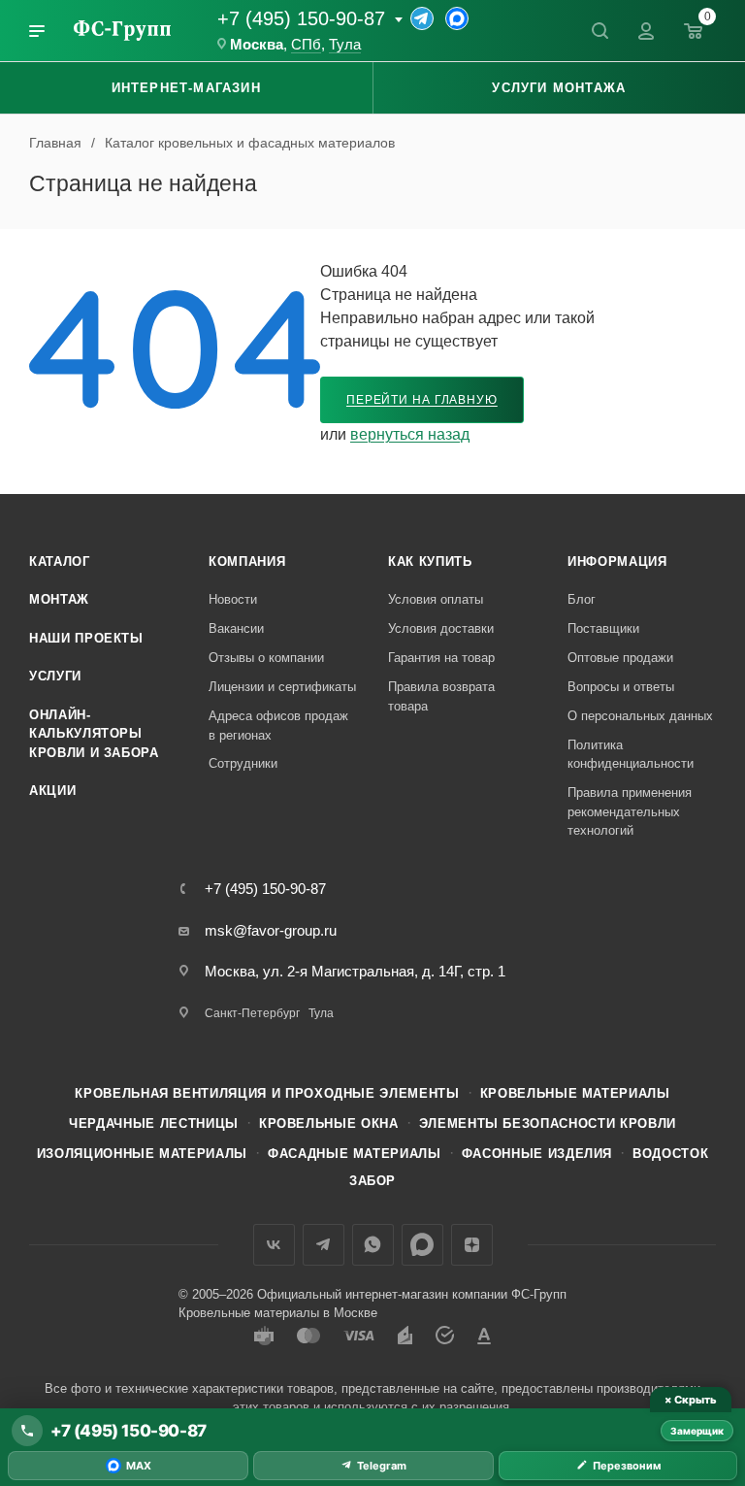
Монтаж (59, 599)
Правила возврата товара (441, 696)
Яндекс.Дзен (472, 1245)
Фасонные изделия (537, 1153)
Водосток (670, 1153)
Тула (345, 44)
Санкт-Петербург (252, 1013)
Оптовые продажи (620, 657)
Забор (372, 1180)
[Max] (457, 18)
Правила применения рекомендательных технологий (629, 811)
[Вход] (646, 31)
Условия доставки (441, 628)
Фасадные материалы (354, 1153)
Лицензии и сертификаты (282, 686)
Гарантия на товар (441, 657)
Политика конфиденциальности (630, 755)
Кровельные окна (329, 1123)
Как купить (430, 561)
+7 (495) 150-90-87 (301, 18)
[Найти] (599, 31)
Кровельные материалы (575, 1093)
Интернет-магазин (186, 88)
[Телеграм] (422, 18)
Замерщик (697, 1430)
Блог (581, 599)
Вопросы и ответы (620, 686)
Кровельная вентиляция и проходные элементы (267, 1093)
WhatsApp (373, 1245)
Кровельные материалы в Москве (277, 1312)
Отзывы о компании (266, 657)
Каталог (59, 561)
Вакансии (236, 628)
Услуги (55, 676)
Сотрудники (243, 763)
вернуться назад (410, 434)
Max (422, 1245)
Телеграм (323, 1245)
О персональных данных (640, 716)
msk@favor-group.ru (271, 930)
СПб (306, 44)
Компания (247, 561)
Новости (233, 599)
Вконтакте (274, 1245)
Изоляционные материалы (142, 1153)
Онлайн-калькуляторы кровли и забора (94, 734)
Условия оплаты (435, 599)
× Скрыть (690, 1399)
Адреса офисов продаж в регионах (278, 726)
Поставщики (603, 628)
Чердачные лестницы (154, 1123)
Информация (617, 561)
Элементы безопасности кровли (547, 1123)
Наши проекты (86, 638)
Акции (52, 790)
